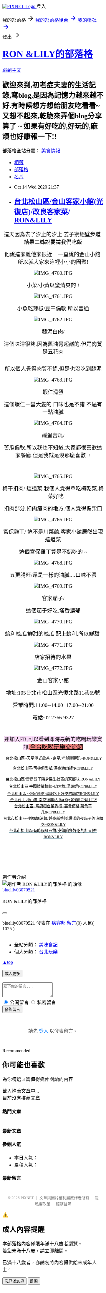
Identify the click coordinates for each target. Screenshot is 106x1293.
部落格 (21, 169)
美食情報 (50, 150)
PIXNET (27, 1198)
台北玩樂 (48, 951)
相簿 (19, 162)
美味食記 (48, 944)
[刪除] (9, 800)
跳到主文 (11, 70)
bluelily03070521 (18, 889)
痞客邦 (59, 923)
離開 (34, 1281)
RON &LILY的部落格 (47, 54)
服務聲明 (63, 1204)
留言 (71, 923)
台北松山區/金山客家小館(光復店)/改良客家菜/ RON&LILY (58, 211)
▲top (7, 962)
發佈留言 (12, 1009)
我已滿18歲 (14, 1281)
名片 (19, 176)
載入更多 (12, 973)
